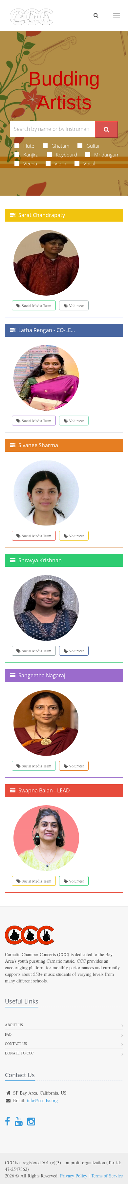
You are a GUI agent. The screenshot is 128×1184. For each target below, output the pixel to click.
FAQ (8, 1034)
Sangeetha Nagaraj (41, 675)
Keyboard (66, 154)
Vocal (89, 163)
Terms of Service (107, 1175)
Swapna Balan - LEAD (44, 790)
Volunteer (76, 305)
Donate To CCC (19, 1053)
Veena (30, 163)
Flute (28, 145)
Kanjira (30, 154)
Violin (60, 163)
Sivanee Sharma (38, 445)
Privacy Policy (73, 1175)
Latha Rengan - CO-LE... (46, 330)
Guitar (93, 145)
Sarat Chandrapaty (41, 215)
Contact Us (16, 1043)
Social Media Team (36, 305)
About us (14, 1024)
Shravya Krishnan (40, 560)
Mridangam (106, 154)
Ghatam (60, 145)
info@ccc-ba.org (42, 1100)
